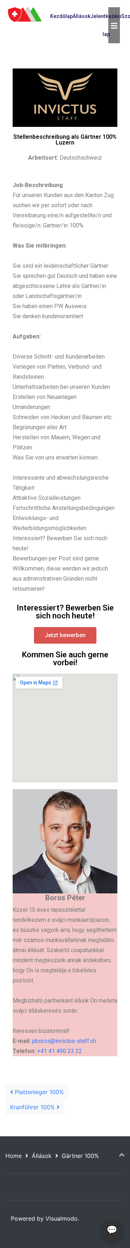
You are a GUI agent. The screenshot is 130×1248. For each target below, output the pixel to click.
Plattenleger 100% (38, 1092)
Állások (82, 16)
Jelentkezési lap (106, 25)
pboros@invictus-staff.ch (64, 1041)
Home (13, 1155)
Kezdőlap (61, 16)
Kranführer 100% (33, 1107)
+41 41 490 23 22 (59, 1051)
